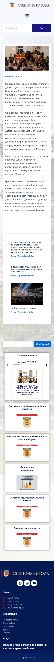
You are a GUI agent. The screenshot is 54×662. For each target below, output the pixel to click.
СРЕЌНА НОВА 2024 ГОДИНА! (23, 308)
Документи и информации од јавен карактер (27, 407)
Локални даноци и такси (27, 528)
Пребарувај (42, 344)
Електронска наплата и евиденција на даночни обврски (27, 438)
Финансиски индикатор (27, 468)
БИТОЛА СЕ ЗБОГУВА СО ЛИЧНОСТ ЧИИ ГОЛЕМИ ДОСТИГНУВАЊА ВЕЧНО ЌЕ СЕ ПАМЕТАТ (27, 269)
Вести (13, 256)
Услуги (6, 638)
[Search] (41, 28)
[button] (27, 16)
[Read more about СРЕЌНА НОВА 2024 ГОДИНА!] (27, 294)
